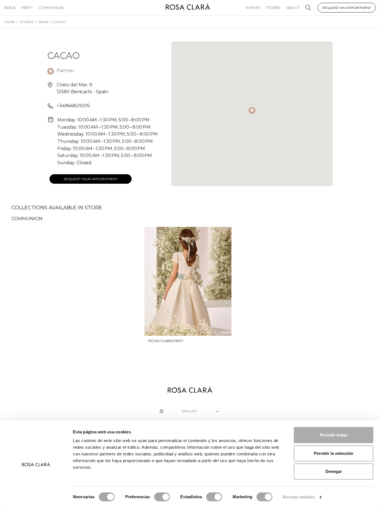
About (293, 7)
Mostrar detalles (299, 497)
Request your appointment (90, 179)
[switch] (162, 496)
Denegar (333, 471)
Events (253, 7)
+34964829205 (73, 105)
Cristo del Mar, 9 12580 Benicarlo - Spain (82, 88)
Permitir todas (333, 435)
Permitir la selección (333, 453)
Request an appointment (346, 8)
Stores (273, 7)
